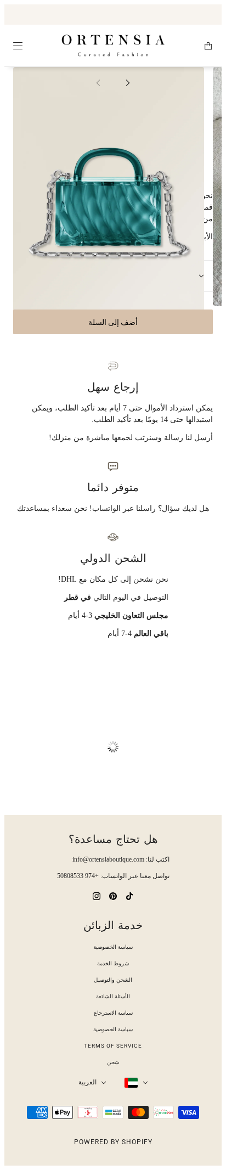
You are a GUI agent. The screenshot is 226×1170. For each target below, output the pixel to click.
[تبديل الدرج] (17, 45)
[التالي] (128, 82)
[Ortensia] (113, 45)
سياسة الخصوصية (113, 947)
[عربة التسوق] (208, 45)
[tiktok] (129, 895)
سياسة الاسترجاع (113, 1013)
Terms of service (113, 1046)
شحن (113, 1062)
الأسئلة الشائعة (113, 996)
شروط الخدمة (113, 963)
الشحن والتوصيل (113, 980)
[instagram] (96, 895)
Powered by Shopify (113, 1142)
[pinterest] (113, 895)
